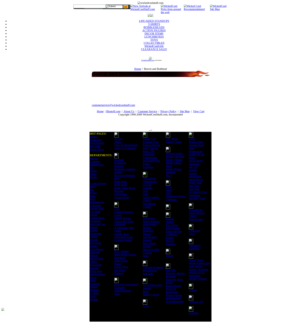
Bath (92, 195)
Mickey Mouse (174, 159)
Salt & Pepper (97, 274)
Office (93, 261)
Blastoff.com (113, 111)
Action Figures (98, 183)
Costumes (95, 221)
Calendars (95, 205)
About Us (129, 111)
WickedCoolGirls (154, 46)
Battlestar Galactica (125, 169)
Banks (93, 192)
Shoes (93, 277)
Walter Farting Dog (199, 263)
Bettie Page (120, 181)
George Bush (121, 197)
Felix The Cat (150, 148)
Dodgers (119, 273)
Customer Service (147, 111)
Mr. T (169, 175)
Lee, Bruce (172, 138)
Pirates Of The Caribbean (174, 233)
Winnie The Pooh (198, 269)
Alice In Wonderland (125, 145)
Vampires (194, 248)
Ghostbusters (150, 181)
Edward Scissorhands (126, 284)
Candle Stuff (97, 208)
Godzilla (147, 187)
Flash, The (149, 151)
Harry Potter (149, 224)
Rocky (169, 282)
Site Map (185, 111)
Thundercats (195, 209)
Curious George (123, 240)
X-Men (193, 290)
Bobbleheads (97, 202)
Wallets (94, 299)
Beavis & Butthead (124, 175)
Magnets (94, 252)
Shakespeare (196, 151)
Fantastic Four (151, 142)
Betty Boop (120, 184)
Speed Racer (97, 149)
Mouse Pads (96, 258)
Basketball (120, 162)
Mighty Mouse (174, 162)
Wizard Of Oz (196, 272)
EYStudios (22, 312)
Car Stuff (95, 211)
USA (192, 233)
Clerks (117, 230)
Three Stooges (197, 213)
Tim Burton (120, 194)
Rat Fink (170, 270)
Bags (92, 186)
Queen (169, 255)
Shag (191, 148)
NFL (168, 193)
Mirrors (94, 255)
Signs (93, 280)
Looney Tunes (174, 142)
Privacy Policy (168, 111)
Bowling (119, 191)
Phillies (170, 222)
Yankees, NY (196, 301)
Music (93, 174)
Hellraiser (148, 230)
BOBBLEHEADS (154, 27)
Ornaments (96, 264)
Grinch (146, 200)
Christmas (119, 224)
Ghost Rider (149, 178)
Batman (118, 166)
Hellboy (147, 227)
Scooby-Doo (196, 142)
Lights (93, 246)
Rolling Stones (174, 295)
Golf (145, 191)
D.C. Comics (121, 251)
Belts (92, 199)
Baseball (119, 159)
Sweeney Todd (197, 198)
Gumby (147, 206)
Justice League (151, 294)
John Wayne (195, 266)
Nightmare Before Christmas (176, 198)
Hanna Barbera (151, 221)
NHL (169, 190)
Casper (118, 215)
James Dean (121, 260)
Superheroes (96, 164)
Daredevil (119, 257)
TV (92, 167)
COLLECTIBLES (154, 42)
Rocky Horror (173, 285)
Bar (92, 189)
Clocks (94, 214)
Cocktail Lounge (123, 237)
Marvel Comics (174, 153)
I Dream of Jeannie (153, 267)
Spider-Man (195, 182)
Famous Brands (151, 145)
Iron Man (95, 146)
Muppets (170, 172)
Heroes (147, 233)
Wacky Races (196, 260)
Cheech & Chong (124, 221)
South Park (195, 176)
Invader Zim (149, 270)
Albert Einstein (122, 290)
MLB (169, 166)
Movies (94, 158)
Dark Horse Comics (125, 254)
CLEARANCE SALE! (154, 49)
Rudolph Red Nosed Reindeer (175, 300)
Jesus (146, 291)
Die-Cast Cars (97, 224)
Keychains (96, 243)
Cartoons (95, 161)
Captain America (123, 212)
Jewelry (94, 239)
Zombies (193, 313)
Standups (95, 283)
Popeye (170, 240)
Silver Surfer (196, 160)
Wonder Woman (198, 278)
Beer (116, 178)
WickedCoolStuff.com (147, 60)
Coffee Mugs (97, 217)
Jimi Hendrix (150, 237)
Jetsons (147, 288)
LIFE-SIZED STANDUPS (154, 21)
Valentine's (195, 245)
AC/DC (118, 138)
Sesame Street (196, 145)
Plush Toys (96, 271)
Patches (94, 268)
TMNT (193, 216)
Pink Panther (173, 228)
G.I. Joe (147, 184)
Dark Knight (97, 143)
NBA (169, 186)
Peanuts (170, 218)
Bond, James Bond (124, 187)
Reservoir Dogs (174, 279)
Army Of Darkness (124, 148)
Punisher (170, 244)
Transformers (196, 219)
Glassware (95, 233)
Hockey (147, 240)
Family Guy (149, 138)
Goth (145, 194)
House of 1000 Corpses (151, 251)
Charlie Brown (122, 218)
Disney (118, 263)
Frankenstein (150, 157)
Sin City (193, 167)
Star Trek (194, 185)
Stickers (94, 290)
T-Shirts (94, 293)
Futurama (148, 167)
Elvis (117, 293)
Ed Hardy (119, 287)
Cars (116, 208)
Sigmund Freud (151, 160)
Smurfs (193, 170)
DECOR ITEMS (154, 33)
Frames (94, 227)
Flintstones (149, 154)
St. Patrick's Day (198, 192)
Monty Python (174, 169)
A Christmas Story (124, 227)
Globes (94, 236)
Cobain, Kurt (121, 233)
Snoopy (193, 173)
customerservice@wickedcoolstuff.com (113, 105)
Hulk (145, 255)
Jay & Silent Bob (152, 285)
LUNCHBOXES (154, 36)
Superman (194, 195)
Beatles (118, 172)
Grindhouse (149, 203)
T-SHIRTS (154, 24)
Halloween (96, 139)
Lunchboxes (96, 249)
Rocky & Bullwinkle (172, 290)
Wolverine (194, 275)
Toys (92, 296)
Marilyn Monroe (175, 156)
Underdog (194, 230)
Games (94, 230)
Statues (94, 286)
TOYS (154, 39)
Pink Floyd (172, 225)
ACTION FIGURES (154, 30)
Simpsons (194, 163)
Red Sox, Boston (175, 273)
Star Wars (194, 189)
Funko (146, 163)
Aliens (117, 142)
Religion (170, 276)
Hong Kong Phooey (149, 245)
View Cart (198, 111)
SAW (192, 138)
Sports (93, 170)
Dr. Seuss (119, 270)
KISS (146, 306)
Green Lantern (151, 197)
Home (137, 68)
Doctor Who (121, 267)
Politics (94, 136)
